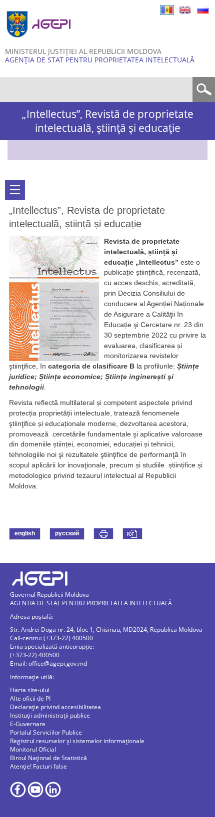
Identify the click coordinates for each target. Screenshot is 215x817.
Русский (203, 9)
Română (167, 9)
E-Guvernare (28, 724)
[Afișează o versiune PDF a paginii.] (132, 533)
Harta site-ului (30, 690)
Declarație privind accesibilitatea (55, 707)
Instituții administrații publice (50, 715)
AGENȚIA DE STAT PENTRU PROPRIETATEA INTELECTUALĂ (99, 59)
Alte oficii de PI (30, 698)
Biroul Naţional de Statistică (48, 758)
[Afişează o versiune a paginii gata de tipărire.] (104, 533)
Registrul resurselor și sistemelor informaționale (77, 741)
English (185, 9)
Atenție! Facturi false (38, 766)
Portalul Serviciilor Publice (46, 732)
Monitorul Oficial (33, 749)
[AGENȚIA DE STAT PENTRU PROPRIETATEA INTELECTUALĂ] (40, 41)
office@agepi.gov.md (57, 663)
